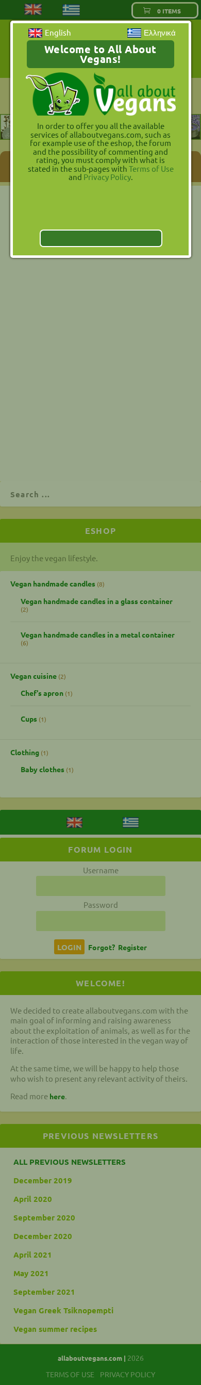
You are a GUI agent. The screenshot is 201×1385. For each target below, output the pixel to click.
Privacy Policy (107, 177)
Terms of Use (151, 168)
